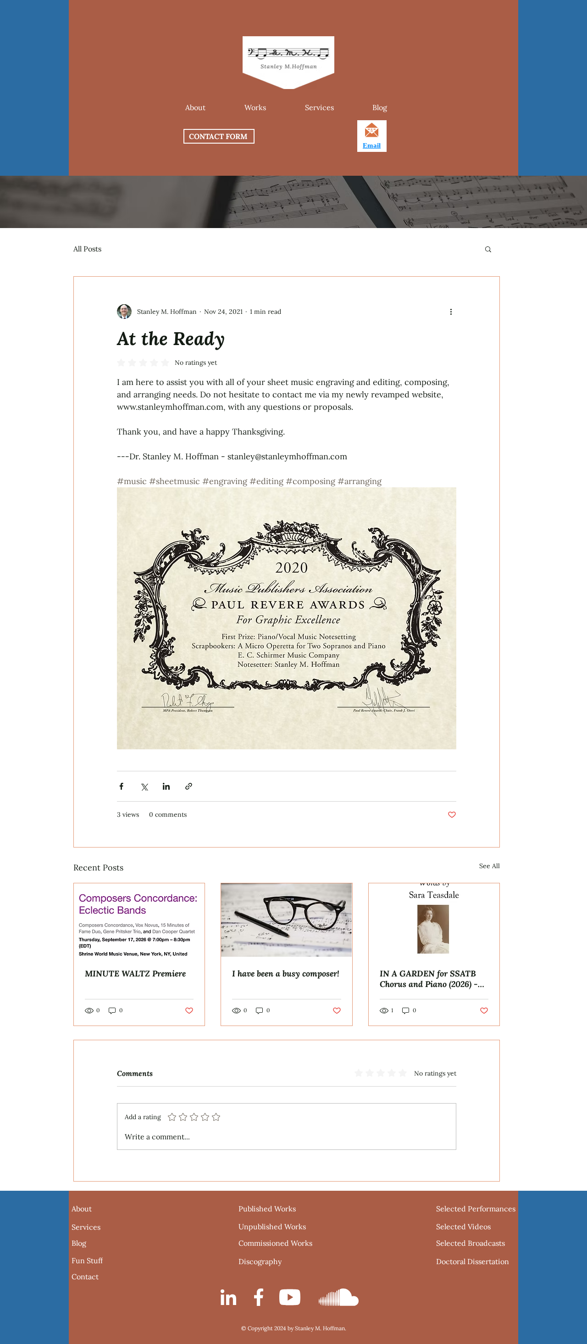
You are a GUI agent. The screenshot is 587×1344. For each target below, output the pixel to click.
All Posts (87, 248)
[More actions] (450, 311)
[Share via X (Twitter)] (143, 786)
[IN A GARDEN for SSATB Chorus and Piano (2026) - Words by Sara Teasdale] (434, 920)
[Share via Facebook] (121, 786)
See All (489, 866)
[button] (255, 107)
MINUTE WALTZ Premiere (135, 973)
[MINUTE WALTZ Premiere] (139, 920)
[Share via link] (188, 786)
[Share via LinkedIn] (166, 786)
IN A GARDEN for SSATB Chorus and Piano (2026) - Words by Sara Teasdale (429, 978)
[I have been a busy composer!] (286, 920)
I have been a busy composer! (285, 973)
